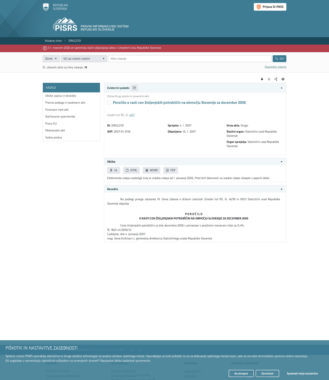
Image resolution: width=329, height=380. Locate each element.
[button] (195, 88)
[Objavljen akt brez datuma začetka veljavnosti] (109, 102)
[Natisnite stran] (283, 79)
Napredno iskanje (275, 67)
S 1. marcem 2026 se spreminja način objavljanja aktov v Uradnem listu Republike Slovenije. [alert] (105, 48)
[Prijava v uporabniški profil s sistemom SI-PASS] (270, 7)
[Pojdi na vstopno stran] (55, 10)
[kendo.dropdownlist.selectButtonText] (103, 58)
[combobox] (84, 58)
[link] (53, 41)
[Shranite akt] (269, 79)
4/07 (132, 115)
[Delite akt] (275, 79)
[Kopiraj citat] (134, 87)
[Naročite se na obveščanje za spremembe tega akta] (262, 79)
